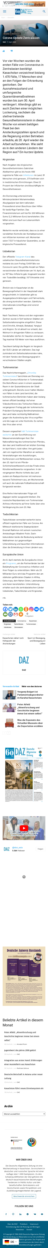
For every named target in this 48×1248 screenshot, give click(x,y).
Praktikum (23, 1224)
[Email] (5, 614)
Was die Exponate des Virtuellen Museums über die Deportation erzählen (30, 723)
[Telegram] (41, 609)
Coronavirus (21, 621)
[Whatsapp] (21, 609)
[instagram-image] (24, 876)
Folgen (40, 849)
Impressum (34, 1224)
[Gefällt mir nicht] (12, 51)
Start (3, 17)
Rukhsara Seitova (23, 1068)
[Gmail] (15, 614)
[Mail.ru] (10, 614)
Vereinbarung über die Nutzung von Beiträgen (23, 1227)
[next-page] (8, 733)
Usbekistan (7, 627)
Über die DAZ (12, 1224)
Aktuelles (10, 17)
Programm (11, 563)
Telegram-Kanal (22, 256)
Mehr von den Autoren (32, 686)
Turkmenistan (31, 624)
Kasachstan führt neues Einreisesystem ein (23, 1088)
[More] (21, 614)
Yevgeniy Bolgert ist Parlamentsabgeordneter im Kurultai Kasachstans (30, 694)
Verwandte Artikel (11, 686)
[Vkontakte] (36, 609)
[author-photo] (24, 666)
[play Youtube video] (24, 828)
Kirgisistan (7, 624)
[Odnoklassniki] (26, 609)
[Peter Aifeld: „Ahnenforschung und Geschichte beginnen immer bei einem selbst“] (9, 707)
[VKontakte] (34, 1214)
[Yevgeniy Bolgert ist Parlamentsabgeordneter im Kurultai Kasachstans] (9, 694)
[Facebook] (5, 609)
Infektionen (28, 175)
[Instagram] (31, 609)
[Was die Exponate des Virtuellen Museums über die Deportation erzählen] (9, 723)
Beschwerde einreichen (24, 1196)
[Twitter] (10, 609)
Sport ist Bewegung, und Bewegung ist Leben (36, 641)
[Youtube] (42, 1214)
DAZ (4, 42)
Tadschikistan (18, 624)
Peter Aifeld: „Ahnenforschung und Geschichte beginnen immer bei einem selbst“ (21, 1036)
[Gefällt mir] (4, 51)
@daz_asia (17, 847)
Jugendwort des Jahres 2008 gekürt (20, 1050)
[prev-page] (4, 733)
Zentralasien (16, 34)
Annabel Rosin (22, 1044)
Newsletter (20, 1229)
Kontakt (29, 1229)
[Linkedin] (15, 609)
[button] (4, 11)
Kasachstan (33, 621)
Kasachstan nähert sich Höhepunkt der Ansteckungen (13, 641)
